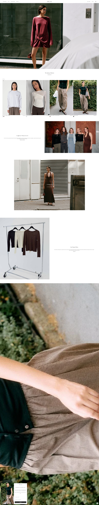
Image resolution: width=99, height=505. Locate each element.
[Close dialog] (26, 484)
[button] (88, 1)
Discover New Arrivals (49, 435)
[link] (20, 484)
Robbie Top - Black (75, 115)
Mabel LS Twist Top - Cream (29, 115)
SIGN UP (20, 502)
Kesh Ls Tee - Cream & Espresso (6, 115)
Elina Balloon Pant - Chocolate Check (54, 115)
